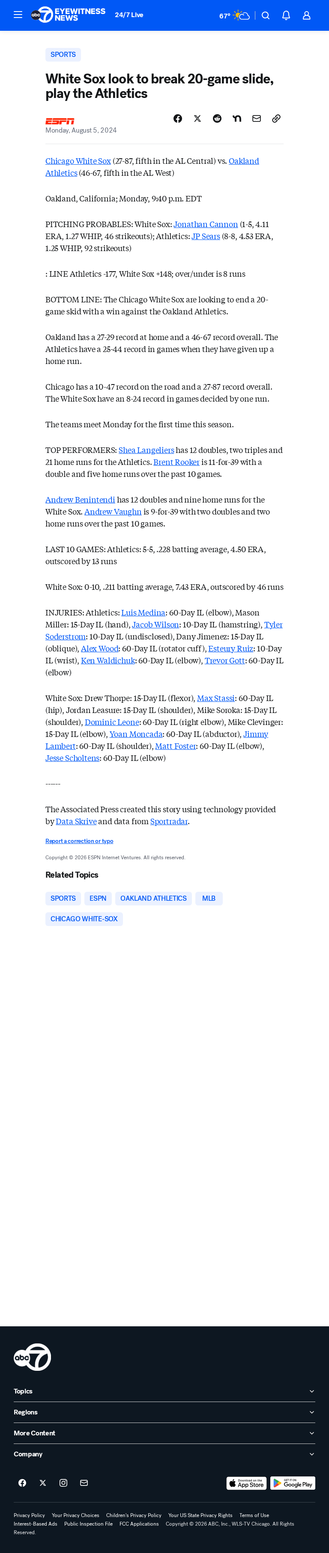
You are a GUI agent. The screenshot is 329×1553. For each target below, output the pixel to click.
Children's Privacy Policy (134, 1515)
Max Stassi (216, 697)
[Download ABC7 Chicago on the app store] (246, 1483)
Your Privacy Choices (75, 1515)
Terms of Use (254, 1515)
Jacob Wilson (155, 624)
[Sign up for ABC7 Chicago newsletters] (84, 1483)
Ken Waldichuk (108, 660)
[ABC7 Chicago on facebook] (22, 1483)
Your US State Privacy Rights (200, 1515)
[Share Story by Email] (256, 118)
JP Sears (205, 235)
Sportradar (169, 820)
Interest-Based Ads (35, 1523)
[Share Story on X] (197, 118)
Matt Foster (175, 745)
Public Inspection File (88, 1523)
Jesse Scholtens (72, 757)
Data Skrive (76, 820)
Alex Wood (99, 648)
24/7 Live (129, 14)
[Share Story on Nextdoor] (237, 118)
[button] (18, 14)
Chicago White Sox (78, 160)
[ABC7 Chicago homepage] (68, 15)
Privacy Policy (29, 1515)
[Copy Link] (276, 118)
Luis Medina (143, 612)
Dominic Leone (112, 721)
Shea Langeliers (146, 449)
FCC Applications (139, 1523)
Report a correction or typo (79, 841)
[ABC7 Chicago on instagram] (63, 1483)
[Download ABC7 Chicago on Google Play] (292, 1483)
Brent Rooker (176, 461)
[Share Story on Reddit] (217, 118)
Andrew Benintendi (80, 499)
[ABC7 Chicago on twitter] (42, 1483)
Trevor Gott (225, 660)
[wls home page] (32, 1357)
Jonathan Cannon (205, 223)
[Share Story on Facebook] (177, 118)
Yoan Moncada (136, 733)
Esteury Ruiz (230, 648)
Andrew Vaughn (113, 511)
